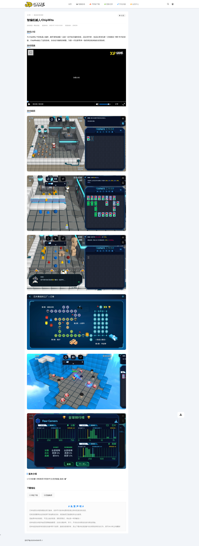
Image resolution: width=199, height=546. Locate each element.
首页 (70, 4)
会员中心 (135, 4)
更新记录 (109, 4)
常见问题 (122, 4)
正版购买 (49, 495)
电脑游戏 (82, 4)
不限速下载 (96, 4)
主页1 (29, 15)
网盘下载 (34, 495)
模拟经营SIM (38, 15)
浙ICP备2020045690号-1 (34, 540)
